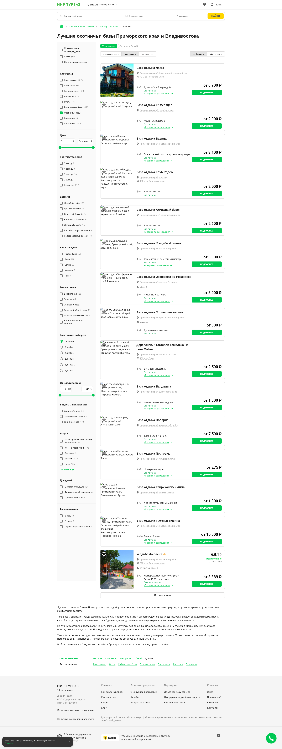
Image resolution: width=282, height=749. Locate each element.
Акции (104, 702)
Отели (112, 664)
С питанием (111, 658)
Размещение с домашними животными (78, 441)
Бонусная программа (142, 685)
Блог (104, 707)
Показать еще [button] (67, 469)
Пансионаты (164, 664)
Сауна (69, 265)
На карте (218, 54)
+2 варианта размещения (157, 93)
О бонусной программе (143, 692)
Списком (199, 54)
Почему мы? (214, 697)
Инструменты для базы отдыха (182, 697)
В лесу (70, 516)
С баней (138, 658)
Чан (68, 276)
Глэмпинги (191, 664)
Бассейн (71, 459)
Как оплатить (108, 697)
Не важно (69, 341)
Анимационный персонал (79, 492)
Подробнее (206, 92)
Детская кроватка (75, 497)
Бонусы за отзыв (140, 702)
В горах (69, 521)
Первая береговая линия (78, 526)
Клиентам (106, 685)
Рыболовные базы (127, 664)
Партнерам (170, 685)
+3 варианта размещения (157, 408)
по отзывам (130, 54)
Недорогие (125, 658)
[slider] (59, 147)
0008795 (73, 741)
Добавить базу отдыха (177, 692)
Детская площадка (77, 487)
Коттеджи (178, 664)
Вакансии (212, 702)
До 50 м (69, 347)
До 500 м (69, 359)
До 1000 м (70, 365)
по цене (146, 54)
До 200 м (69, 353)
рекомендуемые (111, 54)
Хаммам (70, 270)
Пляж (70, 464)
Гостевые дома (147, 664)
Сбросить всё (108, 46)
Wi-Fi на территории (77, 448)
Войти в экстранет (174, 702)
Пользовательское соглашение (75, 710)
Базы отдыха (99, 664)
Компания (213, 685)
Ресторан (71, 453)
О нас (210, 692)
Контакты (212, 707)
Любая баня (73, 254)
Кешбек (135, 697)
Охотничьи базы (68, 658)
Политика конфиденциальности (75, 719)
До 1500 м (70, 370)
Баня (69, 259)
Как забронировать (112, 692)
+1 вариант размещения (156, 160)
